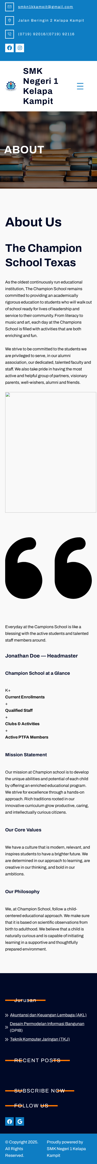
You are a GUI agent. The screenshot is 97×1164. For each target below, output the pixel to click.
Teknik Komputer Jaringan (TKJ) (40, 1039)
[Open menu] (80, 86)
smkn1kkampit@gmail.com (45, 7)
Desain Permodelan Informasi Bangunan (47, 1023)
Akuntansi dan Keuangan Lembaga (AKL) (48, 1015)
